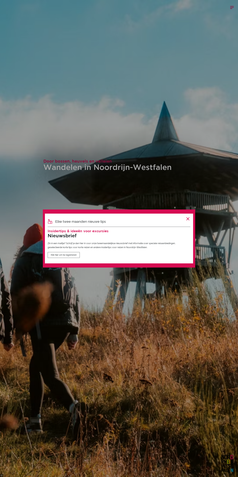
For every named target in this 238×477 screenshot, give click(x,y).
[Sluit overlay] (188, 218)
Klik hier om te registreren (64, 255)
